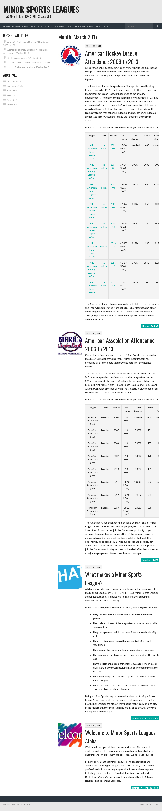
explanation (151, 718)
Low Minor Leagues (84, 26)
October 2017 (14, 81)
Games (149, 407)
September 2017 (15, 86)
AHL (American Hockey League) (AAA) (92, 152)
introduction (151, 787)
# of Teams (126, 409)
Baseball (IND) (150, 559)
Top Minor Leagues (63, 26)
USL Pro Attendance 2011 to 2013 (24, 57)
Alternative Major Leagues (15, 26)
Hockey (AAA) (150, 326)
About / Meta (102, 26)
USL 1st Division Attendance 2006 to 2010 (28, 67)
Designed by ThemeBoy (148, 804)
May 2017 (11, 95)
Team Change (138, 409)
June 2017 (12, 90)
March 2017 (13, 104)
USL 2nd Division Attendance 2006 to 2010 (28, 62)
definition (137, 718)
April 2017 (12, 100)
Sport (105, 407)
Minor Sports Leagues (41, 9)
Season (116, 407)
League (92, 407)
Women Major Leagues (41, 26)
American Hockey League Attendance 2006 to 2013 (111, 57)
